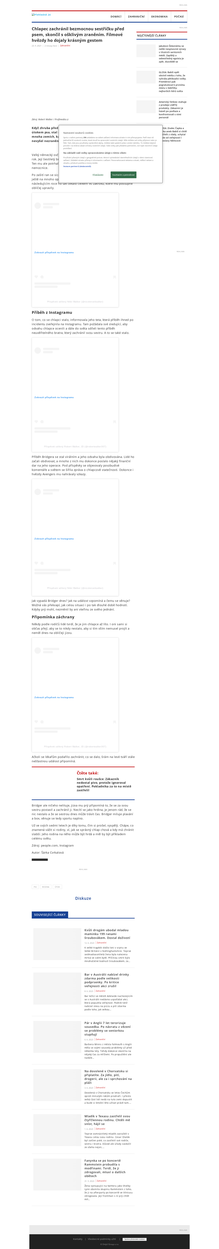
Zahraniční (136, 16)
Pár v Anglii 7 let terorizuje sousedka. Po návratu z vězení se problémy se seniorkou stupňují (107, 1028)
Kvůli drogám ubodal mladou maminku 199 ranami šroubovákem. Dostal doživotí (107, 934)
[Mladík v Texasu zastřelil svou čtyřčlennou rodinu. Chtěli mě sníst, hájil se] (57, 1130)
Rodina (45, 887)
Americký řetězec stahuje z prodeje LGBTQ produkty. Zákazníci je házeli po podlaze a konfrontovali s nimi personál (172, 109)
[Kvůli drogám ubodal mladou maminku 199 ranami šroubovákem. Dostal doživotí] (57, 944)
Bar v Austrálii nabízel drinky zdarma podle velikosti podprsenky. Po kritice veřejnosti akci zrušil (106, 980)
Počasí (179, 16)
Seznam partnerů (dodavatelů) (77, 166)
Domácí (116, 16)
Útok (57, 887)
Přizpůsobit (98, 174)
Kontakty (77, 1239)
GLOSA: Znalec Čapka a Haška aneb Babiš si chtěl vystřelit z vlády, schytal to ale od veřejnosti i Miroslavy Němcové (173, 134)
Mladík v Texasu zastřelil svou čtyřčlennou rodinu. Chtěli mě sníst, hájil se (107, 1120)
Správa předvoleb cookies (134, 1239)
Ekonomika (159, 16)
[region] (111, 154)
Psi (35, 887)
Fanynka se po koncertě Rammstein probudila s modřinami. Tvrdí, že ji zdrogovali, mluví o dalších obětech (105, 1168)
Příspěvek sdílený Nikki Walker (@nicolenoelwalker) (75, 301)
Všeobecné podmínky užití (102, 1239)
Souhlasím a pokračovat (123, 175)
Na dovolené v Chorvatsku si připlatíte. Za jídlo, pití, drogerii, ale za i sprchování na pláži (108, 1077)
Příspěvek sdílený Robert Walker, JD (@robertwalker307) (75, 446)
